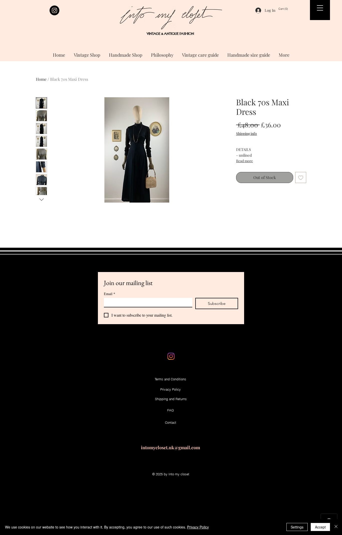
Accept (320, 526)
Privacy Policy (198, 526)
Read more (244, 160)
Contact (170, 422)
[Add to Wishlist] (300, 177)
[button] (286, 9)
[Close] (336, 527)
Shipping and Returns (171, 399)
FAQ (170, 410)
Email (109, 294)
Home (41, 79)
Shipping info (246, 133)
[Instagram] (54, 10)
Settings (297, 526)
